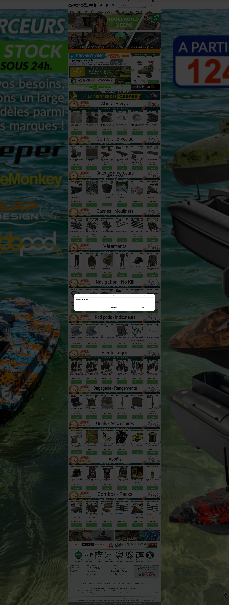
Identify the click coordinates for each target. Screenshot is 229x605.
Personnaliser (114, 307)
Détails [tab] (114, 295)
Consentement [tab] (87, 295)
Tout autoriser (141, 307)
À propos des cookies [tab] (141, 295)
